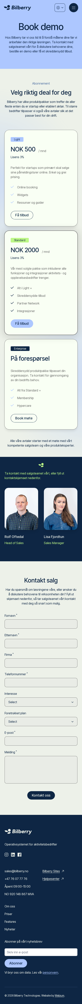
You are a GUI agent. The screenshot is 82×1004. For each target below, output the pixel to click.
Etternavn (12, 635)
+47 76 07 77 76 (16, 879)
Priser (8, 914)
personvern (50, 972)
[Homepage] (17, 7)
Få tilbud (22, 215)
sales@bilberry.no (16, 871)
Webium (59, 995)
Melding (11, 752)
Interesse (11, 694)
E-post (10, 732)
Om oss (10, 906)
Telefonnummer (16, 674)
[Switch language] (60, 7)
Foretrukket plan (15, 713)
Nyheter (10, 929)
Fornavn (11, 615)
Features (10, 921)
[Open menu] (73, 7)
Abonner (16, 963)
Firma (9, 654)
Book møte (23, 418)
